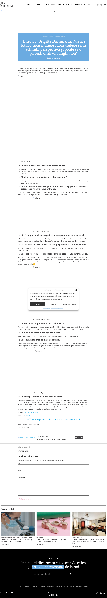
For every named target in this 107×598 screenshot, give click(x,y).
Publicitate (50, 587)
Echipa (27, 587)
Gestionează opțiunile (69, 304)
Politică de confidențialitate (57, 308)
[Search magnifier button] (93, 4)
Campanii (34, 587)
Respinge (53, 304)
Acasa (21, 587)
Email (20, 470)
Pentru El (87, 5)
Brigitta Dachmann (31, 412)
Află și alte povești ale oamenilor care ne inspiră (53, 419)
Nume (20, 463)
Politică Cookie (46, 308)
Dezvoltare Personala (47, 36)
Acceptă (37, 304)
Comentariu (22, 477)
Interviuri (57, 36)
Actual (46, 5)
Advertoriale (40, 537)
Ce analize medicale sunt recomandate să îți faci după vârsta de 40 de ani (16, 540)
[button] (76, 290)
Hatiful (27, 416)
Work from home (32, 428)
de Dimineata (56, 5)
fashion (20, 428)
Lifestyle (38, 5)
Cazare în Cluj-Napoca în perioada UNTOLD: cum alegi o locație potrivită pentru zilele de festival (88, 541)
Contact (59, 587)
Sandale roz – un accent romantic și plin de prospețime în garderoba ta (52, 540)
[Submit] (70, 574)
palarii (24, 428)
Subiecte (29, 5)
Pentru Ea (78, 5)
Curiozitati (4, 537)
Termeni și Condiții (82, 587)
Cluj (81, 537)
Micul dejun (67, 5)
